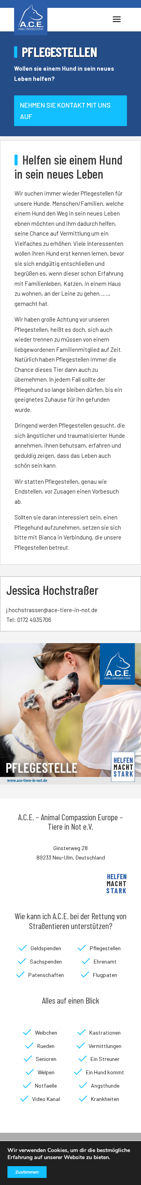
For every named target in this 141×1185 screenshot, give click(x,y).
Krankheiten (105, 1098)
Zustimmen (27, 1172)
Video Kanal (46, 1098)
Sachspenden (46, 961)
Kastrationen (105, 1032)
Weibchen (46, 1032)
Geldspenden (46, 948)
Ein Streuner (104, 1058)
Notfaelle (46, 1085)
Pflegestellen (105, 948)
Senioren (46, 1058)
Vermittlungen (105, 1045)
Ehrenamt (105, 961)
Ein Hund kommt (105, 1072)
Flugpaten (105, 974)
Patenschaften (46, 974)
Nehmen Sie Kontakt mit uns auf (65, 110)
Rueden (45, 1045)
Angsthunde (105, 1085)
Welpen (46, 1072)
